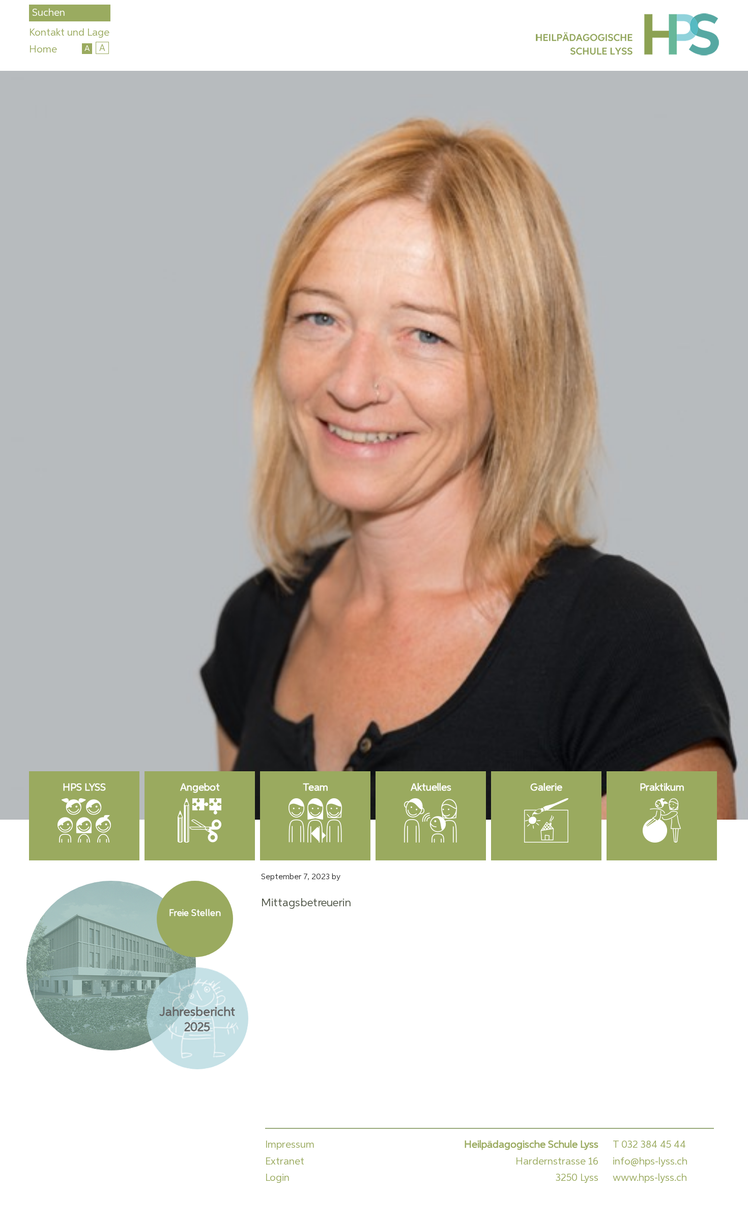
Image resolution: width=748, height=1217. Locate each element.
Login (277, 1178)
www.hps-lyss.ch (650, 1178)
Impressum (289, 1145)
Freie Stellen (195, 913)
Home (43, 49)
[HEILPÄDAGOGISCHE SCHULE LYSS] (625, 37)
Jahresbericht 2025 (197, 1020)
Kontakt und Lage (69, 33)
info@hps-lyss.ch (650, 1161)
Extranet (284, 1161)
